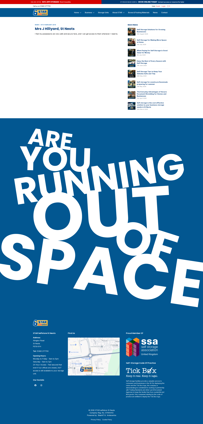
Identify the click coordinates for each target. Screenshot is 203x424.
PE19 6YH (37, 346)
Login (163, 6)
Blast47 (101, 415)
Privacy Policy (96, 420)
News (155, 12)
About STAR (117, 12)
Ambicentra (111, 415)
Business (88, 12)
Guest (158, 6)
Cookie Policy (107, 420)
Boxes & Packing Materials (138, 12)
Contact (164, 12)
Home (76, 12)
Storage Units (103, 12)
